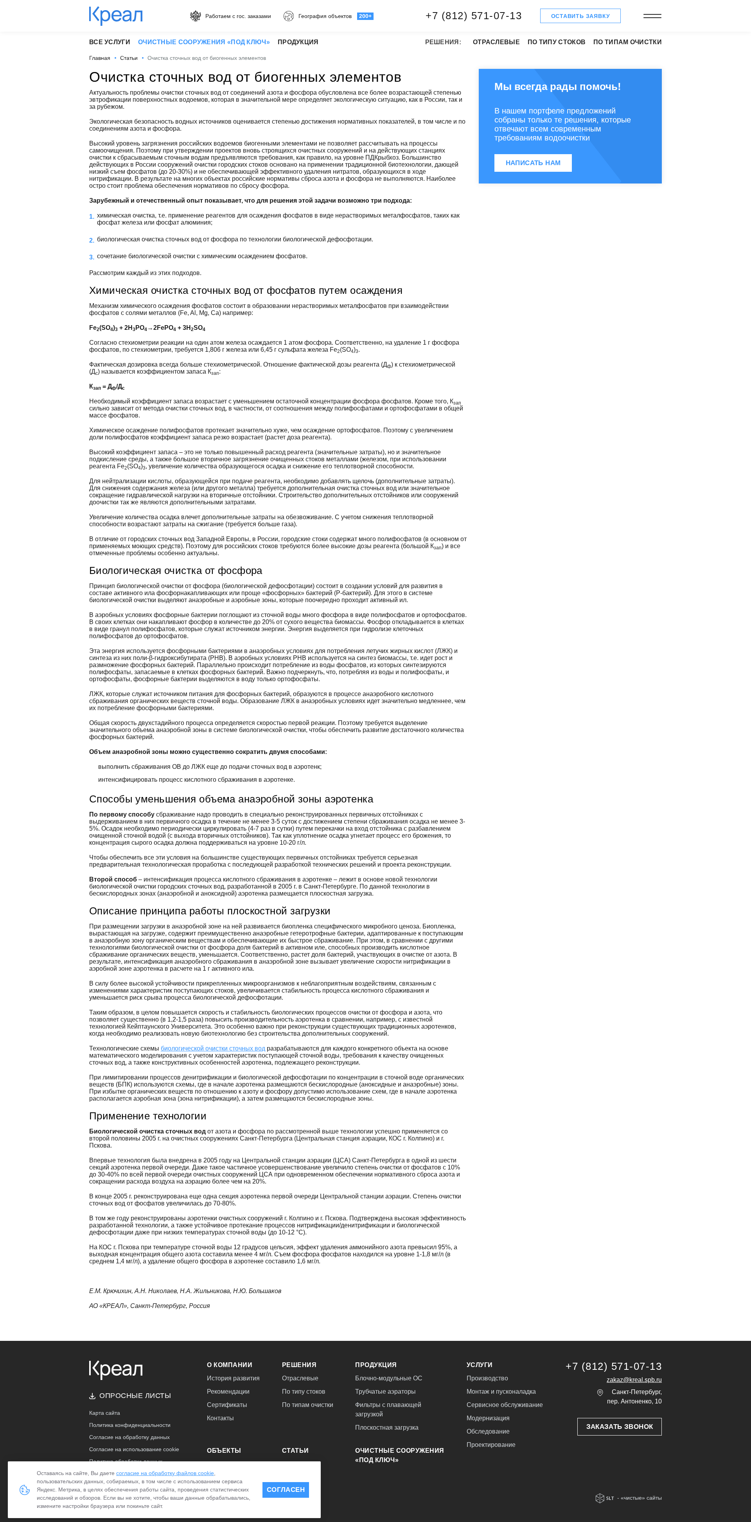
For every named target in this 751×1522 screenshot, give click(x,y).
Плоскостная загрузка (387, 1427)
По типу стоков (557, 42)
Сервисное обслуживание (505, 1404)
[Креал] (115, 15)
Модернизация (488, 1418)
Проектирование (491, 1444)
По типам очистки (627, 42)
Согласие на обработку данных (129, 1437)
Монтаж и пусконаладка (501, 1391)
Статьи (295, 1450)
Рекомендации (228, 1391)
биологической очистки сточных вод (213, 1048)
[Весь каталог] (652, 16)
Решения (299, 1365)
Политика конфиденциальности (130, 1425)
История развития (233, 1378)
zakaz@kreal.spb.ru (634, 1379)
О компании (229, 1365)
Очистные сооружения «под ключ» (204, 42)
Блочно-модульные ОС (388, 1378)
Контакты (220, 1418)
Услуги (480, 1365)
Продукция (298, 42)
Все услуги (109, 42)
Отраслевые (496, 42)
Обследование (488, 1431)
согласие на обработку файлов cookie (165, 1473)
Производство (487, 1378)
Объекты (224, 1450)
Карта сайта (104, 1413)
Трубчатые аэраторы (385, 1391)
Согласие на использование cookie (134, 1449)
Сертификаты (227, 1404)
